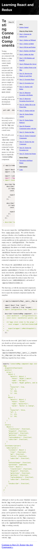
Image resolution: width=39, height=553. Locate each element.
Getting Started (23, 27)
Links (21, 170)
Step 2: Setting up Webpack (27, 40)
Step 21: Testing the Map (26, 132)
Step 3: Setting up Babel (26, 44)
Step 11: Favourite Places (26, 79)
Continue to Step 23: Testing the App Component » (17, 546)
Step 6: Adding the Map (26, 54)
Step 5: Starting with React (27, 51)
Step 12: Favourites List (26, 83)
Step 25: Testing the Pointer (27, 154)
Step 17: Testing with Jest (27, 111)
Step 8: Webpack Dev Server (27, 64)
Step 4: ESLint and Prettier (27, 47)
